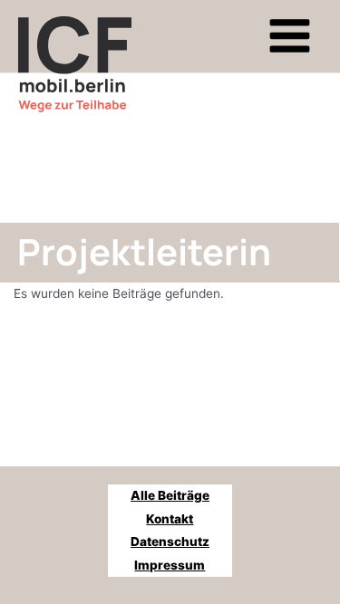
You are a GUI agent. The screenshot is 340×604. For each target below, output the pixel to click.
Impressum (169, 565)
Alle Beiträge (170, 495)
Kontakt (169, 519)
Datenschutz (170, 541)
